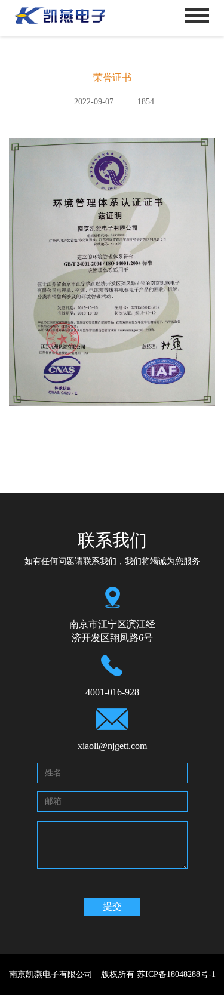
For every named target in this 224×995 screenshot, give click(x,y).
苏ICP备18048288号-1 (176, 974)
